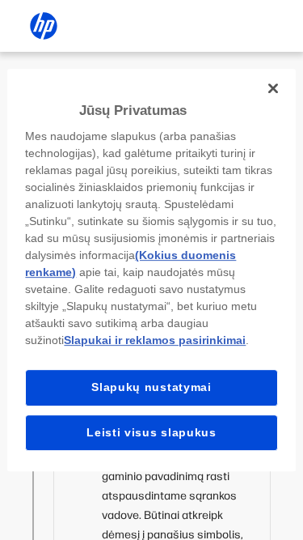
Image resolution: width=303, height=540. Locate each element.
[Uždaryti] (273, 88)
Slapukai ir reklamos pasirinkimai (155, 340)
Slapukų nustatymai (151, 387)
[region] (151, 270)
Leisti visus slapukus (151, 432)
